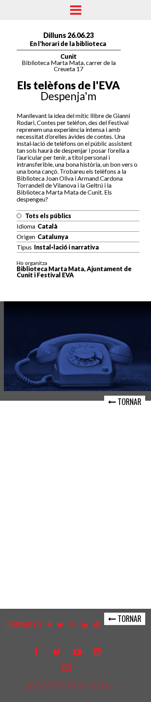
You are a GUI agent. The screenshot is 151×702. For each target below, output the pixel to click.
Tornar (128, 401)
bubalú (105, 687)
